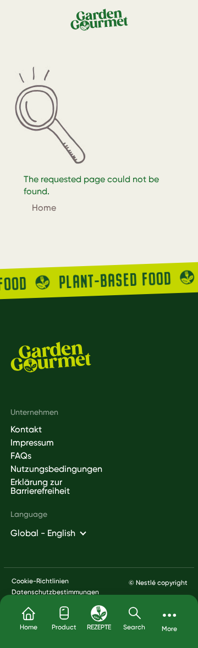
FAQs (20, 456)
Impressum (32, 442)
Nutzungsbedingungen (50, 469)
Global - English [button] (42, 533)
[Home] (99, 19)
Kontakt (26, 429)
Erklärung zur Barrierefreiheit (40, 486)
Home (44, 207)
